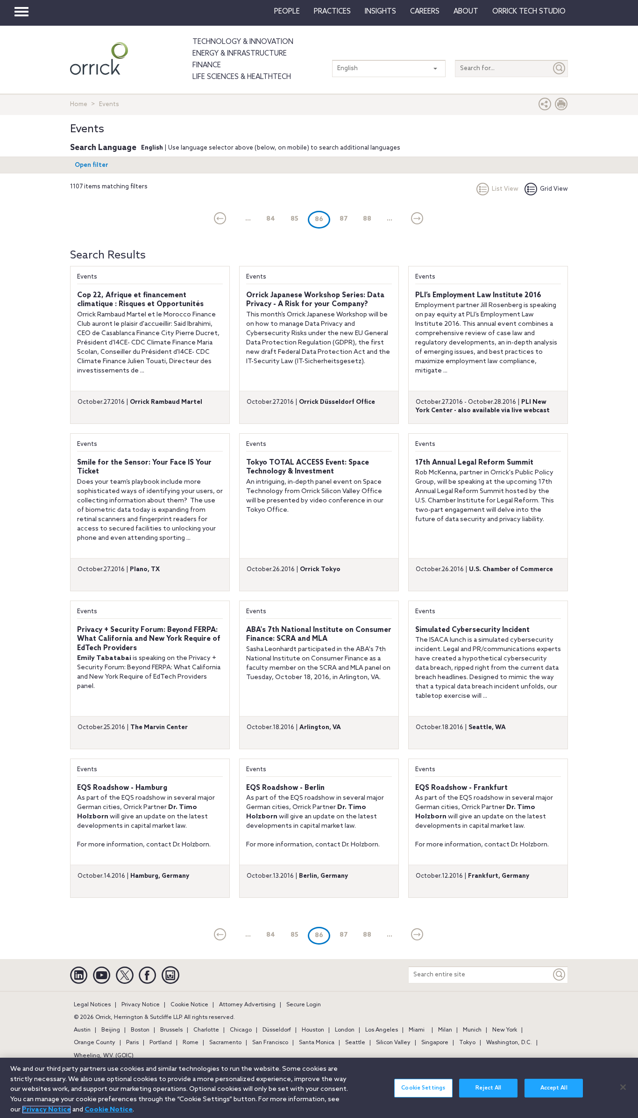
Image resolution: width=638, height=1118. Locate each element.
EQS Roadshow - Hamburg (122, 788)
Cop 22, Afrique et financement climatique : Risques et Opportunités (140, 300)
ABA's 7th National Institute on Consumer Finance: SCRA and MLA (318, 635)
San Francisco (270, 1042)
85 (294, 219)
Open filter (91, 165)
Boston (140, 1030)
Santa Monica (316, 1042)
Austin (82, 1030)
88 (367, 219)
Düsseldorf (276, 1030)
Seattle (355, 1042)
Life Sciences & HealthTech (241, 77)
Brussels (171, 1030)
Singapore (434, 1042)
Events (87, 276)
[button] (545, 106)
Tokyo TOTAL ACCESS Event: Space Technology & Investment (307, 467)
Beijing (110, 1030)
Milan (445, 1030)
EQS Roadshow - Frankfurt (461, 788)
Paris (132, 1042)
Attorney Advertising (247, 1005)
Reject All (488, 1088)
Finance (206, 65)
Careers (425, 11)
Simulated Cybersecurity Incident (472, 630)
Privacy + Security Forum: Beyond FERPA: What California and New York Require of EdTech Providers (148, 639)
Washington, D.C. (509, 1042)
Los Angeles (381, 1030)
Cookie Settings (423, 1088)
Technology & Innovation (242, 42)
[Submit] (559, 68)
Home (78, 104)
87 (343, 219)
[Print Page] (561, 106)
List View (505, 189)
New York (504, 1030)
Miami (417, 1030)
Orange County (94, 1042)
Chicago (241, 1030)
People (287, 11)
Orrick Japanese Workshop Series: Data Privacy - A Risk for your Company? (315, 300)
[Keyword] (559, 974)
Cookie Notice (189, 1005)
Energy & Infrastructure (239, 54)
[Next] (417, 219)
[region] (319, 1088)
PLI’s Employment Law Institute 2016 (478, 295)
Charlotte (206, 1030)
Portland (160, 1042)
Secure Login (303, 1005)
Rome (190, 1042)
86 (322, 219)
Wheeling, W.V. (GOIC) (104, 1056)
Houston (313, 1030)
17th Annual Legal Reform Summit (474, 463)
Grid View (554, 189)
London (344, 1030)
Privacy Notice (140, 1005)
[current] (220, 219)
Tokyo (467, 1042)
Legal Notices (92, 1005)
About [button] (466, 11)
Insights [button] (380, 11)
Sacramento (225, 1042)
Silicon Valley (393, 1042)
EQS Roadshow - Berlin (285, 788)
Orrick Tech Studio (529, 11)
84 (270, 219)
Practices (332, 11)
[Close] (623, 1087)
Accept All (553, 1088)
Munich (472, 1030)
